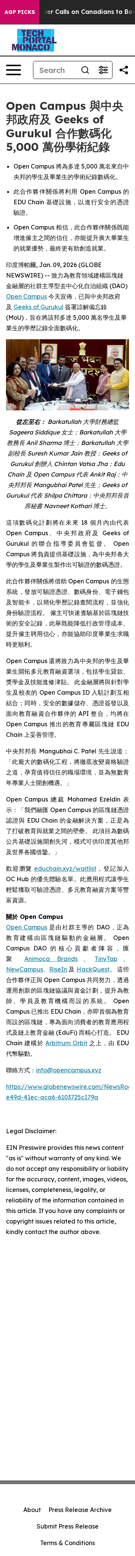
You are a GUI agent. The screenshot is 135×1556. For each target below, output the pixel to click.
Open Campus (26, 296)
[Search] (85, 70)
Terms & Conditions (67, 1543)
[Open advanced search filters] (103, 70)
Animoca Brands (51, 958)
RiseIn (58, 969)
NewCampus (24, 969)
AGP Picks (19, 12)
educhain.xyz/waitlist (65, 868)
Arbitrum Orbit (66, 1043)
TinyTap (105, 958)
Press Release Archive (80, 1509)
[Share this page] (123, 69)
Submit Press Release (68, 1526)
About (32, 1509)
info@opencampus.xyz (68, 1070)
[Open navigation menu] (13, 69)
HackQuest (93, 969)
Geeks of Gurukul (38, 307)
